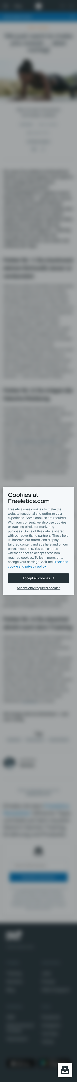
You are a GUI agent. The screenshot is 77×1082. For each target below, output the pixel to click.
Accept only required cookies (38, 588)
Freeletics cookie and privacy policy (38, 564)
